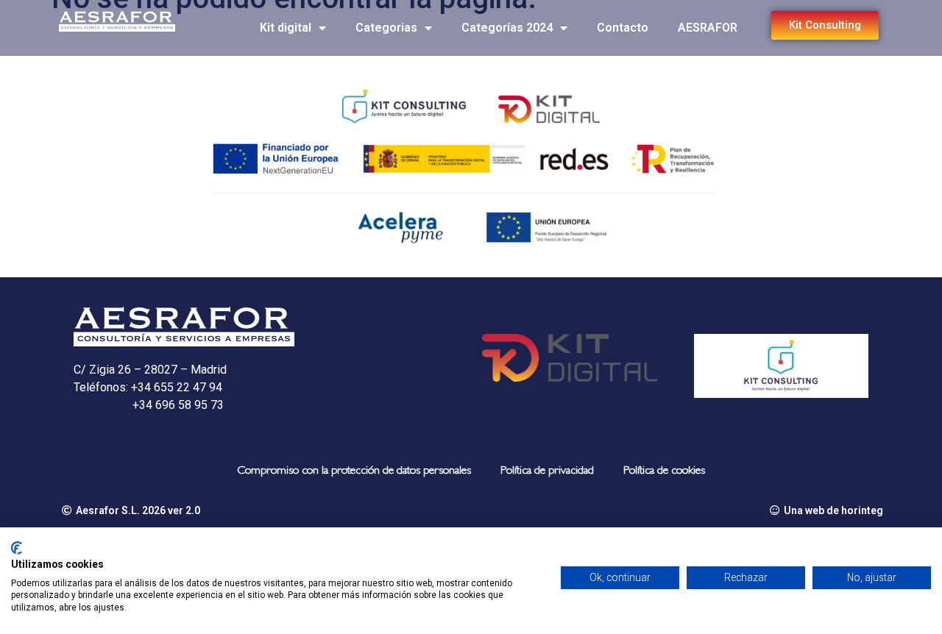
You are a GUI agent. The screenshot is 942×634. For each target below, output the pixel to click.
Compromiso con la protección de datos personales (354, 471)
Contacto (622, 28)
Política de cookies (664, 471)
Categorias (386, 28)
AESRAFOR (707, 28)
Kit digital (285, 28)
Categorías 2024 (507, 28)
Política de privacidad (547, 471)
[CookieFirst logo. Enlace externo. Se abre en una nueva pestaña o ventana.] (16, 548)
